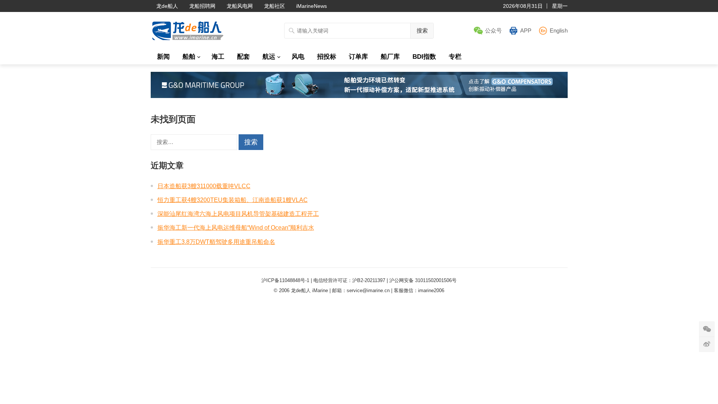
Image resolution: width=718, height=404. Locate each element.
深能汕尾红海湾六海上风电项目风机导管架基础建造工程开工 (238, 214)
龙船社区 (274, 6)
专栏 (455, 56)
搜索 (422, 30)
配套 (243, 56)
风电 (298, 56)
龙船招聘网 (202, 6)
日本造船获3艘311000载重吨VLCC (204, 186)
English (559, 30)
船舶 (188, 56)
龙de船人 (167, 6)
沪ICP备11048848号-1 (285, 280)
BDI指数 (424, 56)
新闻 (163, 56)
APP (525, 30)
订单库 (358, 56)
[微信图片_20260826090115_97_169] (359, 96)
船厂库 (390, 56)
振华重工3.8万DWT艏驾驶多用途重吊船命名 (216, 242)
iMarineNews (311, 6)
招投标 (326, 56)
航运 (269, 56)
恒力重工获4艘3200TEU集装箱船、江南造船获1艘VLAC (232, 200)
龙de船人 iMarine (309, 290)
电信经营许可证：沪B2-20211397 (349, 280)
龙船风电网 (240, 6)
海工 (218, 56)
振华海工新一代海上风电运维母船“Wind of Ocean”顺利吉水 (235, 227)
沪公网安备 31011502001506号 (423, 280)
